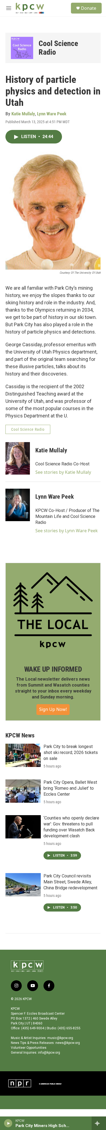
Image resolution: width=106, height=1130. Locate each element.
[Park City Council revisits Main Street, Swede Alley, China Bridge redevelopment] (23, 884)
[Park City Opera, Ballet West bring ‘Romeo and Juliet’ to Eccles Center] (23, 791)
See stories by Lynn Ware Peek (66, 531)
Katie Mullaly (23, 113)
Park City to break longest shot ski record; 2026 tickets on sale (70, 752)
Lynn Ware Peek (51, 113)
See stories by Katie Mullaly (63, 472)
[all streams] (99, 1123)
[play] (8, 1123)
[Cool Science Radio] (22, 48)
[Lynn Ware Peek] (17, 505)
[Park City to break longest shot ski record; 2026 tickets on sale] (23, 755)
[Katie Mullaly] (17, 458)
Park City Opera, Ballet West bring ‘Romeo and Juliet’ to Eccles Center (70, 788)
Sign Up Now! (53, 709)
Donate (88, 8)
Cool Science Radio (58, 48)
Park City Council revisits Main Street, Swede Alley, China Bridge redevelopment (70, 881)
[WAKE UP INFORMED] (53, 610)
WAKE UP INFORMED (53, 669)
